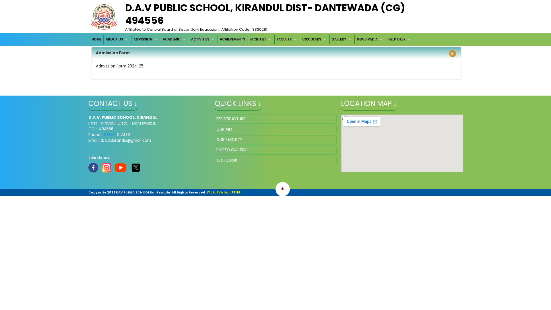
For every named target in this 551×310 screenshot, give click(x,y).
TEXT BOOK (226, 160)
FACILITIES (257, 39)
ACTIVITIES (200, 39)
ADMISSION (142, 39)
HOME (96, 39)
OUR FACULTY (229, 139)
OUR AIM (224, 129)
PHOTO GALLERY (231, 150)
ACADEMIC (172, 39)
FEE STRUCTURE (230, 119)
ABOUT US (114, 39)
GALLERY (338, 39)
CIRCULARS (311, 39)
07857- (110, 134)
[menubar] (252, 39)
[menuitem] (97, 39)
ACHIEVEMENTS (232, 39)
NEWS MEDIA (367, 39)
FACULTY (284, 39)
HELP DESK (397, 39)
